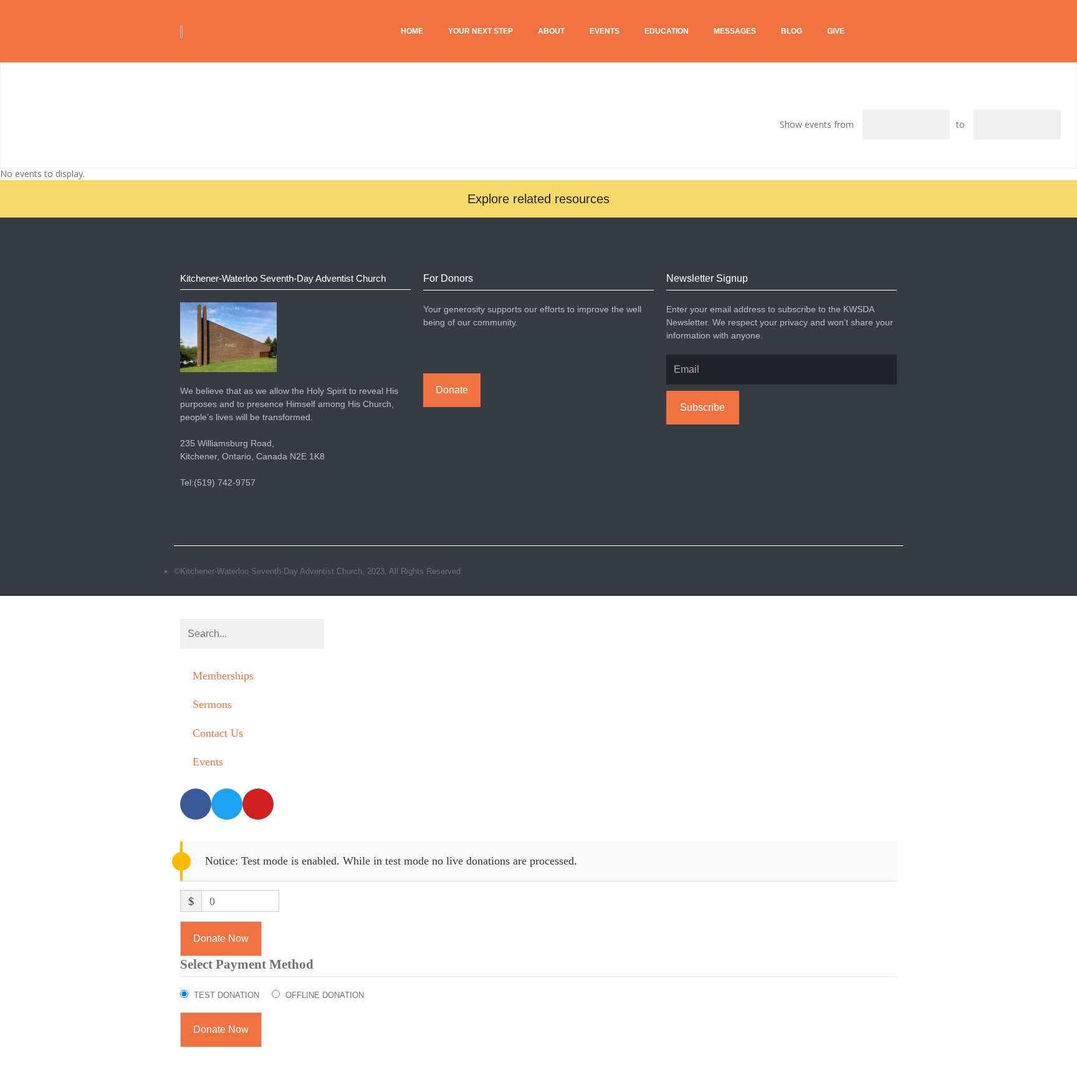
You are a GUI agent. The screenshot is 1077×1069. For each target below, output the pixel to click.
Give (836, 31)
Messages (735, 31)
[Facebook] (869, 571)
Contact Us (218, 733)
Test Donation (226, 995)
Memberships (223, 675)
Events (605, 31)
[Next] (37, 90)
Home (412, 31)
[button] (538, 199)
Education (666, 31)
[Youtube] (897, 571)
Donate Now (221, 938)
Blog (791, 31)
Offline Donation (324, 995)
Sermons (212, 704)
